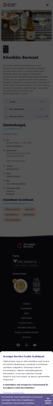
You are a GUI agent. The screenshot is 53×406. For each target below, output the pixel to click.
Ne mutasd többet (48, 400)
